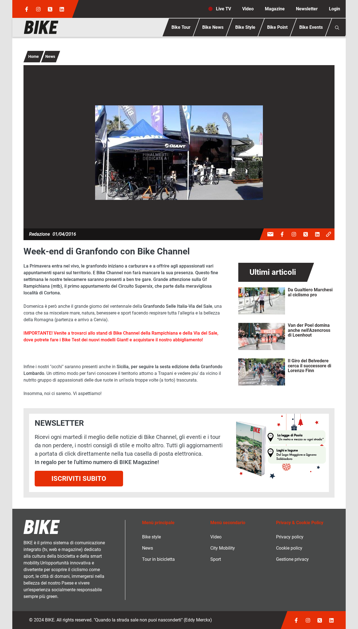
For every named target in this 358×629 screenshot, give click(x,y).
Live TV (223, 8)
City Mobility (222, 548)
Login (334, 8)
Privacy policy (289, 537)
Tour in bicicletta (158, 559)
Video (248, 8)
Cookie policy (289, 548)
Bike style (151, 537)
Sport (215, 559)
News (50, 56)
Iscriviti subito (78, 479)
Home (33, 56)
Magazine (275, 8)
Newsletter (307, 8)
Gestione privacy (292, 559)
